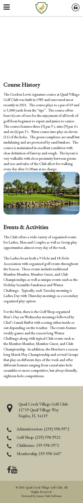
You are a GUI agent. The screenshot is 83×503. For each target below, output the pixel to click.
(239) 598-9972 (56, 429)
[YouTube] (14, 471)
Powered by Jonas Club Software (41, 496)
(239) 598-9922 (47, 437)
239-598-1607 (49, 453)
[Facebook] (9, 471)
